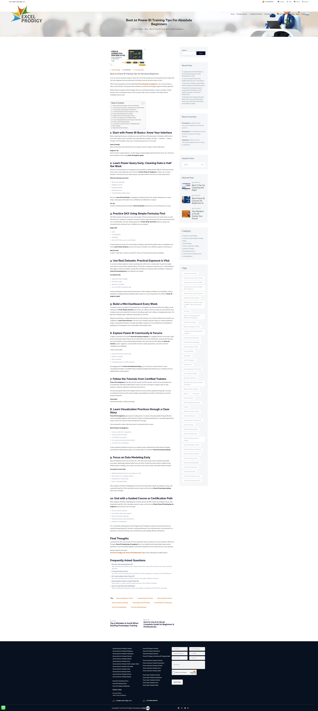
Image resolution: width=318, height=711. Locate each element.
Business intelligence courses (124, 598)
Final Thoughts (117, 125)
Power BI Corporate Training (191, 411)
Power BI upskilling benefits (138, 607)
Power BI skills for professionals (163, 602)
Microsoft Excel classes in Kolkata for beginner (193, 383)
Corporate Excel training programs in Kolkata (193, 332)
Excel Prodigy (116, 70)
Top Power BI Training (190, 471)
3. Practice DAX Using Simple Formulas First (124, 109)
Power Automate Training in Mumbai (152, 665)
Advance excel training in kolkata (193, 238)
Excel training (187, 243)
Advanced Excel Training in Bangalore (123, 651)
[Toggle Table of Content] (142, 103)
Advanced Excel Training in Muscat (122, 674)
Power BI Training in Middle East (121, 686)
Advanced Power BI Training (191, 298)
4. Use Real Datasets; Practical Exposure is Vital (125, 111)
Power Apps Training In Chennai (151, 675)
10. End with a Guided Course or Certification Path (126, 123)
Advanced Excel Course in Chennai (193, 278)
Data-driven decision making (120, 602)
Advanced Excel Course (190, 273)
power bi (186, 407)
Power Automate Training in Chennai (152, 660)
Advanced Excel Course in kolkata (193, 282)
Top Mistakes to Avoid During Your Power (198, 215)
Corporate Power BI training (145, 598)
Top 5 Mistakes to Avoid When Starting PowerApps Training (124, 624)
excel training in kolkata (190, 373)
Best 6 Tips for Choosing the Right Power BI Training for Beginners (193, 142)
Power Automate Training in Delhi (152, 670)
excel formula (188, 364)
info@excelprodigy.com (18, 2)
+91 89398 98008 (152, 700)
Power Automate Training (191, 246)
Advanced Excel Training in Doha (121, 669)
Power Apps (196, 393)
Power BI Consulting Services (120, 681)
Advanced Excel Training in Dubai (122, 671)
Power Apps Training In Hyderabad (152, 677)
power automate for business (192, 402)
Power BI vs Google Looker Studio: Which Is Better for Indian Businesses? (193, 84)
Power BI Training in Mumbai (191, 453)
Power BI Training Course (190, 433)
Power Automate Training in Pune (152, 668)
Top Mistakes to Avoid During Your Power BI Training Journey (193, 134)
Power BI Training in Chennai (191, 445)
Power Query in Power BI (190, 467)
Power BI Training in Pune (191, 458)
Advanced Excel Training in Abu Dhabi (123, 666)
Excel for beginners (189, 360)
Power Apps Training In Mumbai (151, 680)
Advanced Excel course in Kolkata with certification (193, 288)
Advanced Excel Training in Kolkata (122, 658)
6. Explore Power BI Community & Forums (123, 115)
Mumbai (186, 393)
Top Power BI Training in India (192, 476)
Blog (184, 241)
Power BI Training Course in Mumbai (191, 439)
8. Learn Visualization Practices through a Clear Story (126, 119)
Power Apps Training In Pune (150, 682)
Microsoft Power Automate (191, 389)
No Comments (139, 70)
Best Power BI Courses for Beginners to (198, 200)
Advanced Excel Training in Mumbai (122, 656)
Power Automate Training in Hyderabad (153, 663)
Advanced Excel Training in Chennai (122, 648)
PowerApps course (189, 251)
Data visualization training (164, 598)
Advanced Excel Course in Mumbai (193, 293)
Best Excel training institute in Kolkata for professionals (192, 316)
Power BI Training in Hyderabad (192, 449)
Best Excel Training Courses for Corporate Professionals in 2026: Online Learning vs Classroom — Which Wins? (192, 91)
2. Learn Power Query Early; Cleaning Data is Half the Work (128, 107)
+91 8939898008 (269, 1)
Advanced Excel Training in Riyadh (122, 676)
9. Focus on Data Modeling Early (121, 121)
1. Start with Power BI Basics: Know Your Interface (125, 105)
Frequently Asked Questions (120, 127)
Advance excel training (190, 236)
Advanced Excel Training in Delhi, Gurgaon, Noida (126, 664)
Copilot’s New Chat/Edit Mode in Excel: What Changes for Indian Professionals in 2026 (192, 74)
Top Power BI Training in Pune (192, 254)
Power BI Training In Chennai (150, 648)
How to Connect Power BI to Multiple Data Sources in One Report (193, 80)
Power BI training (188, 425)
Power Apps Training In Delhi (150, 685)
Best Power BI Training (190, 322)
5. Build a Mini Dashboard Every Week (122, 113)
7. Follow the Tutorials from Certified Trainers (124, 117)
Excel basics (187, 355)
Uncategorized (187, 256)
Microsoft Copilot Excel (190, 378)
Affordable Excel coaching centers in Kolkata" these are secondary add (193, 304)
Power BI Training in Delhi (163, 656)
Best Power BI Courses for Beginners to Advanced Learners (193, 125)
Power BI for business (190, 416)
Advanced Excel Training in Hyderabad (123, 653)
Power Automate (188, 398)
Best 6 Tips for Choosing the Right (198, 187)
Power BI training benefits (119, 607)
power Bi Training (188, 248)
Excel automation (188, 351)
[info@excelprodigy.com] (114, 701)
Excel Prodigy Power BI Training (141, 602)
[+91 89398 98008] (144, 701)
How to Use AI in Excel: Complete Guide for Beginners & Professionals (159, 624)
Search (184, 50)
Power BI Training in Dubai (120, 683)
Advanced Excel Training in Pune (121, 661)
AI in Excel (186, 311)
